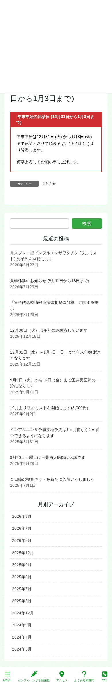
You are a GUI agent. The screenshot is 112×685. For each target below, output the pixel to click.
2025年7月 (22, 589)
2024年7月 (22, 637)
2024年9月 (22, 625)
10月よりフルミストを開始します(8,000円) (49, 407)
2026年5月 (22, 540)
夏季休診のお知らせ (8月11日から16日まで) (49, 280)
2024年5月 (22, 649)
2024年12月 (23, 613)
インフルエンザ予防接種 (34, 680)
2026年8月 (22, 516)
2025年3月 (22, 601)
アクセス (62, 680)
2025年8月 (22, 577)
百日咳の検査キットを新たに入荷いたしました (52, 479)
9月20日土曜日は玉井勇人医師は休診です (47, 457)
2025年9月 (22, 564)
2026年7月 (22, 528)
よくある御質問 (84, 680)
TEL (104, 680)
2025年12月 (23, 552)
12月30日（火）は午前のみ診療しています (49, 330)
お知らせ (49, 184)
